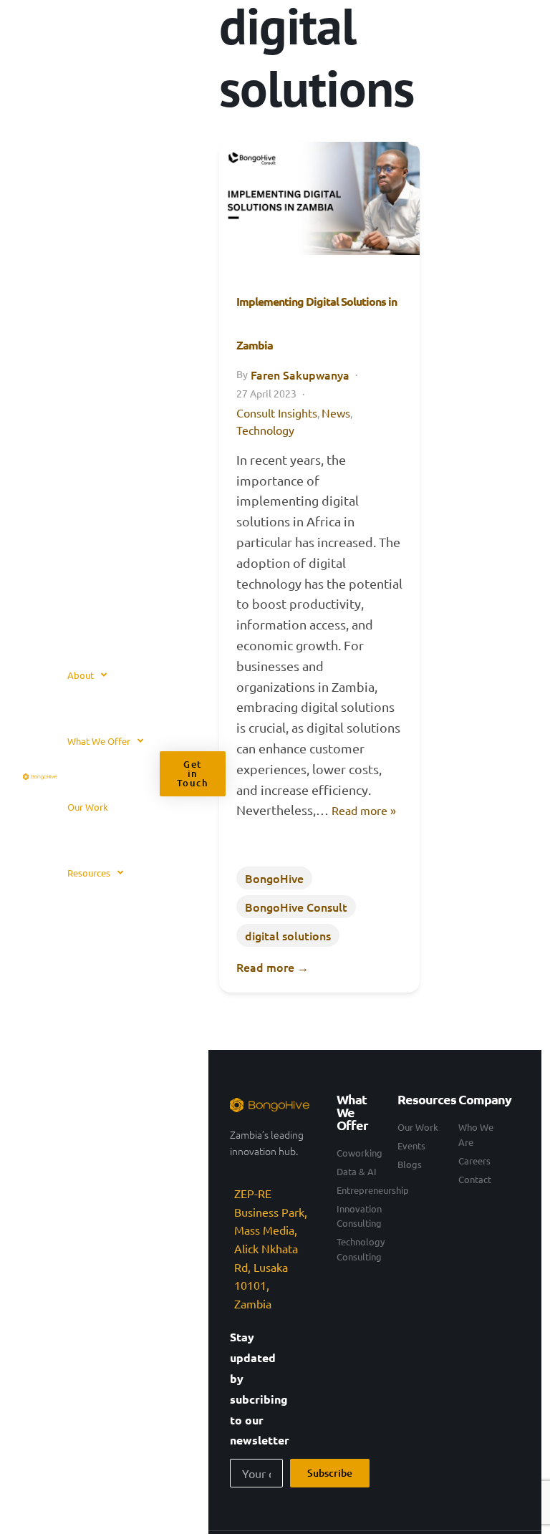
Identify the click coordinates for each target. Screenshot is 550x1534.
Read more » (364, 810)
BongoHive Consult (296, 907)
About (80, 675)
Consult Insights (276, 412)
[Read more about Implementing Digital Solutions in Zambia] (319, 198)
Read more (272, 967)
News (336, 412)
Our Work (87, 807)
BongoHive (274, 878)
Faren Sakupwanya (300, 374)
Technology (265, 430)
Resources (88, 873)
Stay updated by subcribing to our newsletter (259, 1388)
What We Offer (98, 741)
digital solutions (288, 935)
